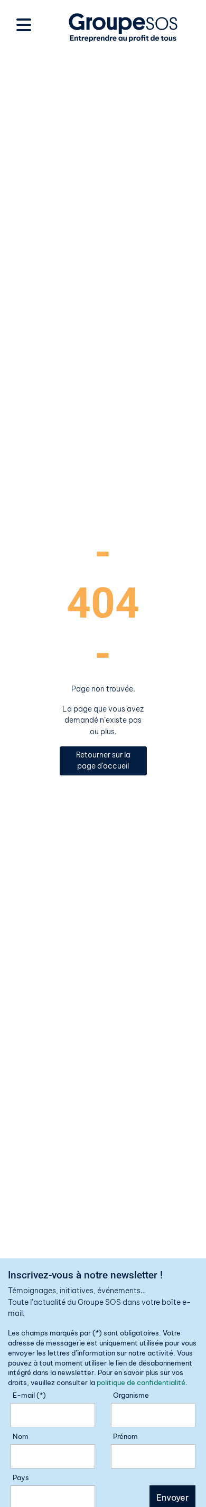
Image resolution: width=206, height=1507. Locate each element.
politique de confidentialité (141, 1382)
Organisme (131, 1395)
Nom (21, 1436)
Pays (21, 1477)
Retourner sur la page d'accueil (103, 760)
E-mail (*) (29, 1395)
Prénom (125, 1436)
